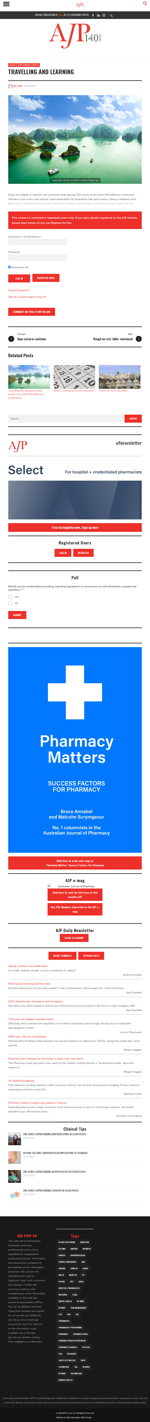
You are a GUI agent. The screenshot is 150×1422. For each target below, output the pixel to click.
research (71, 1353)
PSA (60, 1353)
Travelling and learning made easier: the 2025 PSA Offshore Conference (25, 394)
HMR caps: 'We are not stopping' (27, 1036)
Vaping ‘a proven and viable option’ (28, 966)
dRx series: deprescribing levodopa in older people (51, 1190)
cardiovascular (77, 1255)
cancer (62, 1255)
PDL (77, 1314)
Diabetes (73, 1275)
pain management (78, 1307)
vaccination (76, 1373)
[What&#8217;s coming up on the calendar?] (74, 377)
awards (74, 1248)
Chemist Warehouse (67, 1261)
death (61, 1275)
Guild (81, 1281)
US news (62, 1373)
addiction (84, 1242)
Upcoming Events (29, 65)
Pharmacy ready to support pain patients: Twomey (37, 1102)
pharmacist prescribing (70, 1327)
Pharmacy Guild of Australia (72, 1340)
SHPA (83, 1360)
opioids (62, 1307)
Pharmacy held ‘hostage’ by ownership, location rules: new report (45, 1058)
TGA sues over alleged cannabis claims (31, 1019)
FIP (83, 1275)
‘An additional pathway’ (21, 1080)
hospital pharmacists (69, 1288)
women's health (65, 1380)
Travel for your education (113, 390)
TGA (75, 1366)
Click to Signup (74, 938)
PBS (68, 1314)
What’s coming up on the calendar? (74, 390)
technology (64, 1366)
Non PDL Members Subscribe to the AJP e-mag (75, 909)
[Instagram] (104, 15)
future (62, 1281)
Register (83, 553)
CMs (83, 1261)
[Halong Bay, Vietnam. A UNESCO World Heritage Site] (75, 139)
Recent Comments (62, 955)
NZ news (80, 1301)
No (16, 603)
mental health (65, 1301)
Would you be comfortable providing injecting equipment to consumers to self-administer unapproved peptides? (72, 588)
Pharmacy (63, 1334)
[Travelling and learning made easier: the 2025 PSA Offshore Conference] (29, 377)
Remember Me (20, 267)
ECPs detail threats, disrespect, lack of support (35, 1001)
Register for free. (61, 222)
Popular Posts (91, 955)
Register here (46, 278)
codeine (62, 1268)
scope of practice (67, 1360)
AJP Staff (17, 86)
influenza (63, 1294)
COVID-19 (74, 1268)
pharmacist (64, 1321)
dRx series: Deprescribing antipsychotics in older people (54, 1171)
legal (74, 1294)
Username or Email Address (24, 236)
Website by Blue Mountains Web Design (74, 1417)
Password (14, 252)
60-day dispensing (67, 1242)
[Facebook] (93, 15)
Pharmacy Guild (80, 1334)
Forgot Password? (18, 290)
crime (85, 1268)
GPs (72, 1281)
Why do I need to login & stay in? (27, 296)
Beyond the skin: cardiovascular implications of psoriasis (55, 1153)
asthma (62, 1248)
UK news (86, 1366)
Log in (63, 553)
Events (13, 65)
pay (60, 1314)
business (87, 1248)
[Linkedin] (98, 15)
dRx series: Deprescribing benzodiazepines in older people (55, 1134)
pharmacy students (68, 1347)
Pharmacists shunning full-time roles (29, 983)
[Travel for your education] (119, 377)
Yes (17, 596)
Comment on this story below (31, 312)
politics (86, 1347)
